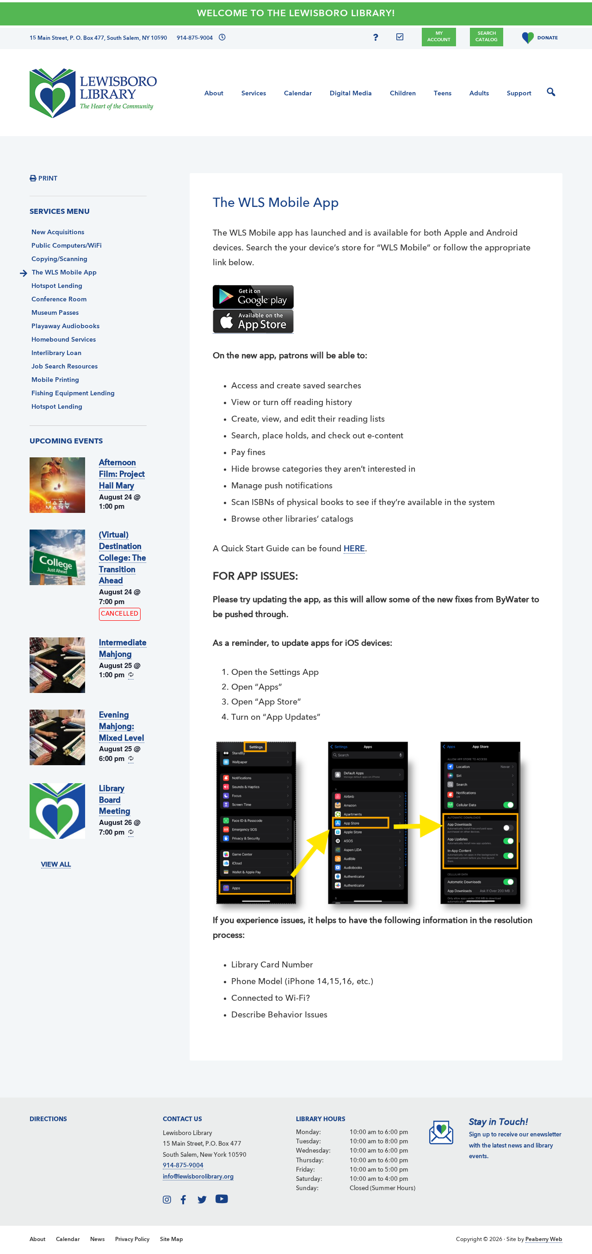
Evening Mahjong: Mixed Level (121, 726)
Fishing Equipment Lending (73, 393)
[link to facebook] (188, 1201)
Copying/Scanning (59, 259)
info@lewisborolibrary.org (198, 1177)
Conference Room (58, 299)
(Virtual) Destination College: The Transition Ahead (122, 558)
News (97, 1239)
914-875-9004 (183, 1166)
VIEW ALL (56, 864)
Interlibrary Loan (56, 353)
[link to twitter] (205, 1201)
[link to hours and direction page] (222, 38)
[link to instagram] (171, 1201)
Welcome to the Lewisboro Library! (296, 14)
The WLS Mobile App (64, 272)
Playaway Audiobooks (65, 326)
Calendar (68, 1239)
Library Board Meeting (114, 800)
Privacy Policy (132, 1239)
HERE (354, 549)
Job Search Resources (64, 366)
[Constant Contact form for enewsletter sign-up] (402, 38)
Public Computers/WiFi (66, 246)
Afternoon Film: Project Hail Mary (122, 474)
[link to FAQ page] (377, 38)
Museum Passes (55, 313)
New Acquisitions (57, 232)
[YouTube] (228, 1201)
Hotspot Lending (56, 286)
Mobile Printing (55, 380)
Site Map (171, 1239)
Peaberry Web (543, 1239)
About (37, 1239)
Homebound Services (63, 340)
